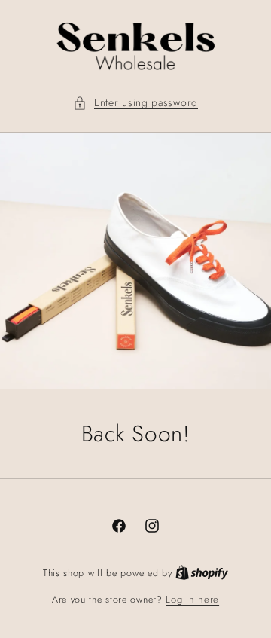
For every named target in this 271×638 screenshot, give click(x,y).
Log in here (192, 599)
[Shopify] (201, 573)
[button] (135, 102)
